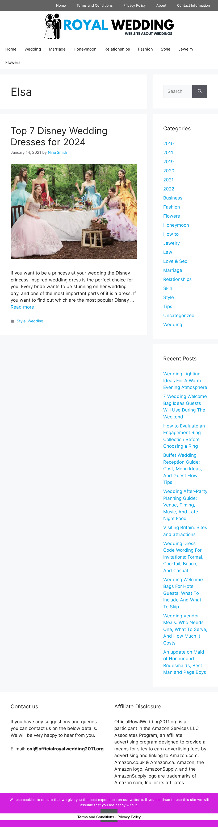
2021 (168, 179)
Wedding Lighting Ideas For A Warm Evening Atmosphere (185, 380)
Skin (167, 288)
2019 (168, 161)
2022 (168, 189)
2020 (168, 170)
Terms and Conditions (95, 5)
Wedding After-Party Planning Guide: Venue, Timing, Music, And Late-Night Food (185, 505)
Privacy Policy (134, 5)
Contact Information (193, 5)
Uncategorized (179, 315)
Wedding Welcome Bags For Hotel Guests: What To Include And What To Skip (183, 593)
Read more (22, 307)
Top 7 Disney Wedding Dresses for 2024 (59, 136)
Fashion (145, 49)
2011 (168, 152)
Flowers (12, 62)
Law (167, 252)
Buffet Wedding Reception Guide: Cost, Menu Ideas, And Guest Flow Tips (182, 468)
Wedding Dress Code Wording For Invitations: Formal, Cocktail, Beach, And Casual (183, 557)
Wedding (32, 49)
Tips (167, 306)
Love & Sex (175, 261)
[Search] (199, 91)
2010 (168, 143)
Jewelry (185, 49)
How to (171, 234)
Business (172, 198)
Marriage (57, 49)
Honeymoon (85, 49)
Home (61, 5)
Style (165, 49)
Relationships (117, 49)
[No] (211, 810)
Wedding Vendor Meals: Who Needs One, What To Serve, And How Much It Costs (185, 629)
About (161, 5)
